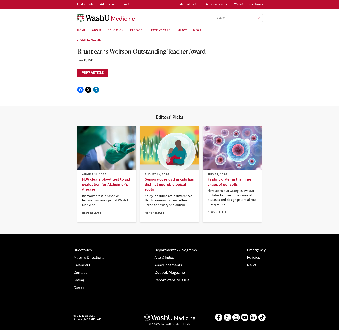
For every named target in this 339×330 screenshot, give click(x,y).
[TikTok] (262, 317)
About (96, 30)
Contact (80, 273)
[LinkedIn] (253, 317)
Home (81, 30)
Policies (253, 258)
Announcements (217, 4)
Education (116, 30)
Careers (79, 288)
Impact (182, 30)
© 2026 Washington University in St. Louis (169, 324)
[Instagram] (236, 317)
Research (137, 30)
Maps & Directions (88, 258)
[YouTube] (244, 317)
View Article (93, 72)
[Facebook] (218, 317)
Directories (255, 4)
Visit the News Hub (91, 40)
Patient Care (160, 30)
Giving (125, 4)
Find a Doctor (86, 4)
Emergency (256, 250)
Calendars (81, 265)
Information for (189, 4)
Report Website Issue (171, 280)
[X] (227, 317)
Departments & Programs (175, 250)
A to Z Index (164, 258)
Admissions (107, 4)
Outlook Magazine (169, 273)
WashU (238, 4)
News (197, 30)
